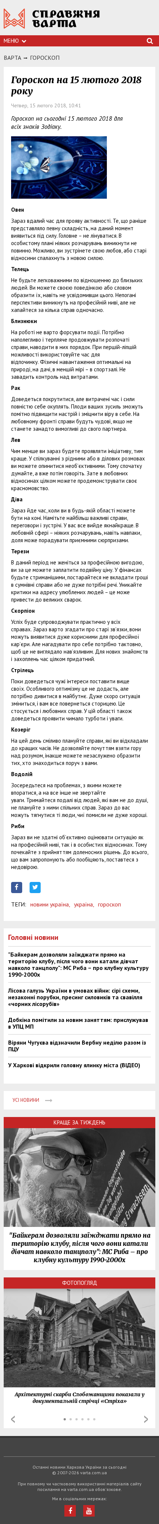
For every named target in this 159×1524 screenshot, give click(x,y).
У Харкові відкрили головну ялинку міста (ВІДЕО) (74, 1065)
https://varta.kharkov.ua (52, 22)
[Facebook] (70, 1511)
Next (146, 1419)
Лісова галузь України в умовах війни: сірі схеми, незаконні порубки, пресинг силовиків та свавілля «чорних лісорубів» (75, 997)
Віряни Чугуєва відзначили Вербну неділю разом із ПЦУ (77, 1046)
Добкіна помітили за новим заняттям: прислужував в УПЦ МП (78, 1023)
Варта (12, 57)
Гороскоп (45, 57)
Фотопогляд (79, 1282)
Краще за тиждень (79, 1122)
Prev (13, 1419)
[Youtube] (89, 1511)
